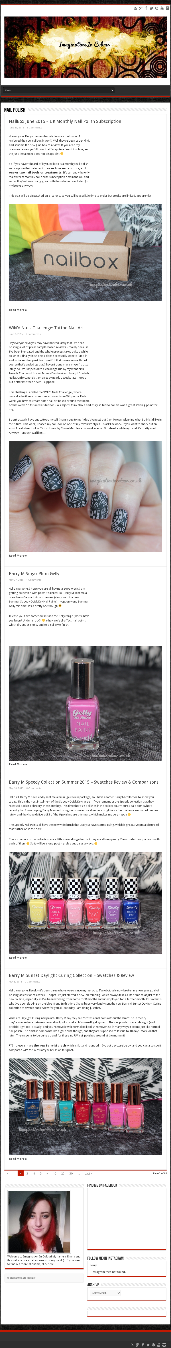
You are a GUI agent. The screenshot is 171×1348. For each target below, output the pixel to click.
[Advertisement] (126, 162)
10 (54, 1173)
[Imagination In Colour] (85, 74)
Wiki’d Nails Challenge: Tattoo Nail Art (46, 327)
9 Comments (33, 334)
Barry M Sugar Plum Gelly (34, 573)
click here (48, 1264)
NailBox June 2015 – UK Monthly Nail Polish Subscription (65, 121)
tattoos (49, 405)
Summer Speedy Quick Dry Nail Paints (33, 601)
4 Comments (33, 579)
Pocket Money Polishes (47, 373)
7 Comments (32, 981)
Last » (88, 1173)
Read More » (18, 310)
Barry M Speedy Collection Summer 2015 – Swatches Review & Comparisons (84, 782)
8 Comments (34, 127)
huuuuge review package (74, 797)
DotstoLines (48, 428)
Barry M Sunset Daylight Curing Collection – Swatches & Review (71, 975)
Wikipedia (72, 396)
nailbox (54, 163)
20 (62, 1173)
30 (71, 1173)
